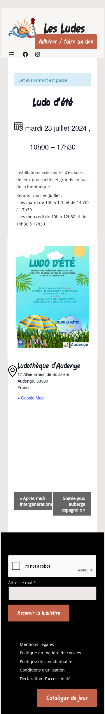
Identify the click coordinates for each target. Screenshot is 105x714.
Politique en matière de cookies (50, 653)
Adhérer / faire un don (66, 41)
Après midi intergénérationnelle (36, 501)
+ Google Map (31, 398)
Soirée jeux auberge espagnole (73, 504)
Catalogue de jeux (67, 698)
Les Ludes (64, 28)
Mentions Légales (37, 644)
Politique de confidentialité (46, 661)
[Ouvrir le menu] (11, 53)
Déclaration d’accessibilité (45, 678)
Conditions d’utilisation (42, 670)
